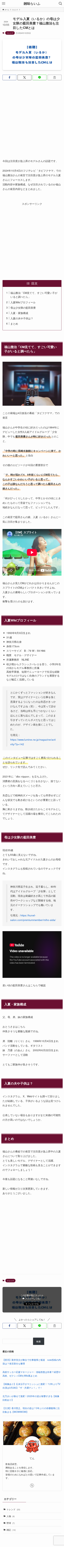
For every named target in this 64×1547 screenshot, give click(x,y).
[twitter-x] (32, 1485)
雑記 (11, 1529)
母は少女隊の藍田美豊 (23, 307)
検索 (38, 1341)
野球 (11, 1522)
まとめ (14, 323)
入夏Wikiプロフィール (23, 302)
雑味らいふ (32, 3)
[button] (9, 77)
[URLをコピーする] (54, 77)
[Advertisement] (32, 116)
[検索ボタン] (60, 3)
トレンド (10, 33)
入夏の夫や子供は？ (21, 318)
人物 (11, 1516)
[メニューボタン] (3, 3)
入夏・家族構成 (19, 313)
